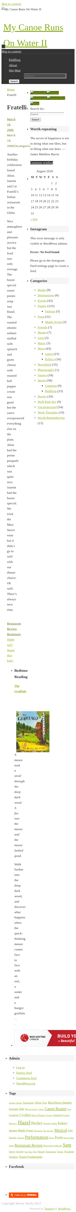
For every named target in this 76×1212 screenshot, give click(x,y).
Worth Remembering (51, 418)
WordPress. (64, 1208)
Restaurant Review (29, 1145)
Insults (54, 1123)
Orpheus (20, 1138)
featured (57, 1115)
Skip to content (11, 4)
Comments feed (26, 1078)
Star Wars (28, 1152)
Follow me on (20, 1195)
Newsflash (44, 364)
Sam (67, 1145)
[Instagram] (38, 98)
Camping (51, 386)
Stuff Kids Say (47, 402)
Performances (37, 1137)
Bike (44, 1103)
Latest (49, 354)
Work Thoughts (48, 412)
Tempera (49, 1208)
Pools (59, 1137)
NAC (70, 1130)
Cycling (25, 1115)
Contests (14, 1115)
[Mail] (34, 103)
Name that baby (11, 656)
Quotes (42, 375)
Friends (42, 327)
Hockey (37, 1123)
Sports (42, 380)
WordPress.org (25, 1083)
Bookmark (14, 634)
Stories (42, 396)
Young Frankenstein (30, 1156)
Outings (50, 311)
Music (42, 343)
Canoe (41, 1109)
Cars (69, 1109)
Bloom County (31, 1109)
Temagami (51, 1151)
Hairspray (13, 1123)
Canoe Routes (55, 1109)
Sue (35, 1151)
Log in (20, 1067)
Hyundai (47, 1123)
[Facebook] (38, 92)
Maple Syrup (53, 322)
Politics (50, 359)
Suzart (41, 1151)
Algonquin (28, 1102)
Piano (51, 1138)
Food (41, 316)
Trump (60, 1151)
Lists (41, 338)
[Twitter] (53, 92)
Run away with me (53, 1145)
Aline (38, 1102)
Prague (66, 1138)
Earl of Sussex (38, 1115)
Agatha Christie (15, 1103)
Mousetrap (38, 1131)
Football (65, 1115)
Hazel (24, 1122)
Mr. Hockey (49, 1131)
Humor (42, 332)
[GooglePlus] (56, 98)
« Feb (33, 219)
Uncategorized (47, 407)
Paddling (51, 391)
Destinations (46, 295)
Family (42, 306)
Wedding (13, 1157)
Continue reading (41, 162)
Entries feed (24, 1073)
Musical (60, 1130)
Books (42, 290)
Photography (46, 370)
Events (42, 300)
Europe (49, 1115)
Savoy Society (16, 1151)
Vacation (69, 1151)
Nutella (12, 1137)
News (41, 348)
